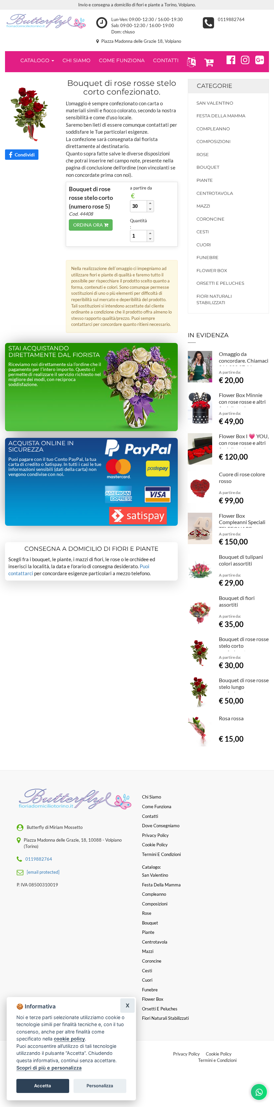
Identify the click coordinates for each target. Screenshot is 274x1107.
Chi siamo (151, 797)
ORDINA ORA (88, 225)
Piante (204, 180)
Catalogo (35, 60)
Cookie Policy (219, 1054)
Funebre (207, 257)
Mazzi (203, 206)
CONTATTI (166, 60)
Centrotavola (214, 193)
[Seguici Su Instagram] (242, 59)
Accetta (42, 1085)
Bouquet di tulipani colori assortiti (241, 560)
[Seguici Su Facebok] (228, 59)
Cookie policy (155, 844)
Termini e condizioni (161, 854)
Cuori (203, 244)
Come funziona (156, 806)
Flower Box (211, 270)
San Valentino (214, 103)
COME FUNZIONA (122, 60)
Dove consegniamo (160, 825)
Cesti (202, 231)
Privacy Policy (186, 1054)
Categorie (214, 86)
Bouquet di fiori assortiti (237, 601)
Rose (202, 154)
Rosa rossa (231, 718)
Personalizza (100, 1085)
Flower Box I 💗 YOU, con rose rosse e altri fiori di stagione (244, 443)
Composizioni (213, 141)
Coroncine (210, 219)
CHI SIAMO (76, 60)
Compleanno (213, 128)
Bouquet (207, 167)
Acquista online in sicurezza (41, 447)
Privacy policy (155, 835)
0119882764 (231, 19)
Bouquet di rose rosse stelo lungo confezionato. (244, 687)
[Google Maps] (257, 59)
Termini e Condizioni (217, 1060)
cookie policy (69, 1038)
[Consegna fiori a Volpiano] (45, 21)
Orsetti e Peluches (220, 283)
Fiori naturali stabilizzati (214, 299)
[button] (189, 61)
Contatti (150, 816)
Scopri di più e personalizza (49, 1068)
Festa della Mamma (220, 115)
